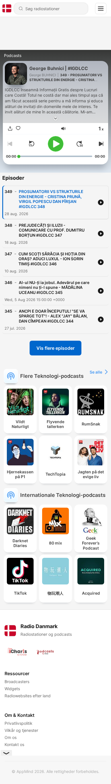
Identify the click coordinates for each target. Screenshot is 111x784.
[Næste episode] (100, 143)
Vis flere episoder (55, 348)
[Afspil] (55, 144)
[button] (63, 128)
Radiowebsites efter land (28, 695)
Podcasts (12, 55)
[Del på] (10, 128)
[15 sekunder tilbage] (31, 143)
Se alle (96, 372)
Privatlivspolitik (18, 723)
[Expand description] (55, 118)
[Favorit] (18, 128)
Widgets (12, 688)
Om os (11, 737)
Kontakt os (14, 744)
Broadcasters (17, 681)
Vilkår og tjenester (21, 730)
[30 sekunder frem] (79, 143)
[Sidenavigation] (100, 8)
